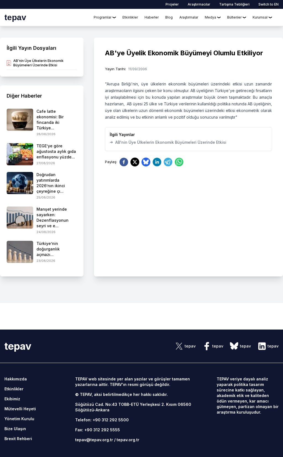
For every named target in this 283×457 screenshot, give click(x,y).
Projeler (172, 4)
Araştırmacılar (199, 4)
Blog (169, 17)
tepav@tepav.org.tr (94, 439)
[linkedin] (157, 162)
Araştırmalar (188, 17)
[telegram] (168, 162)
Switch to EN (268, 4)
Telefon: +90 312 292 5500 (102, 419)
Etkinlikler (130, 17)
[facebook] (123, 162)
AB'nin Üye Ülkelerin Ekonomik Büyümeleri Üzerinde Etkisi (168, 142)
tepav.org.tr (128, 439)
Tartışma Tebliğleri (234, 4)
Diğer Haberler (24, 96)
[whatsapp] (179, 162)
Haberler (152, 17)
